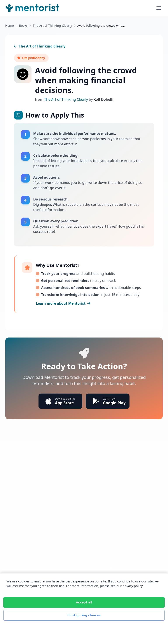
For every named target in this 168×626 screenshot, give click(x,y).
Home (9, 25)
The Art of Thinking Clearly (52, 25)
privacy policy (132, 586)
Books (23, 25)
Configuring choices (84, 615)
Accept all (84, 602)
